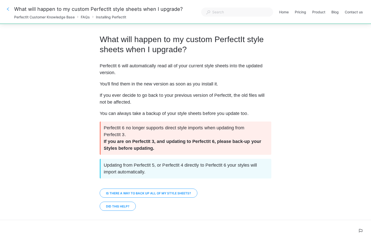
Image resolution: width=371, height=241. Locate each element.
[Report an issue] (360, 230)
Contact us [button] (354, 12)
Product (318, 12)
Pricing (300, 12)
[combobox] (237, 12)
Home (284, 12)
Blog (335, 12)
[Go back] (8, 9)
